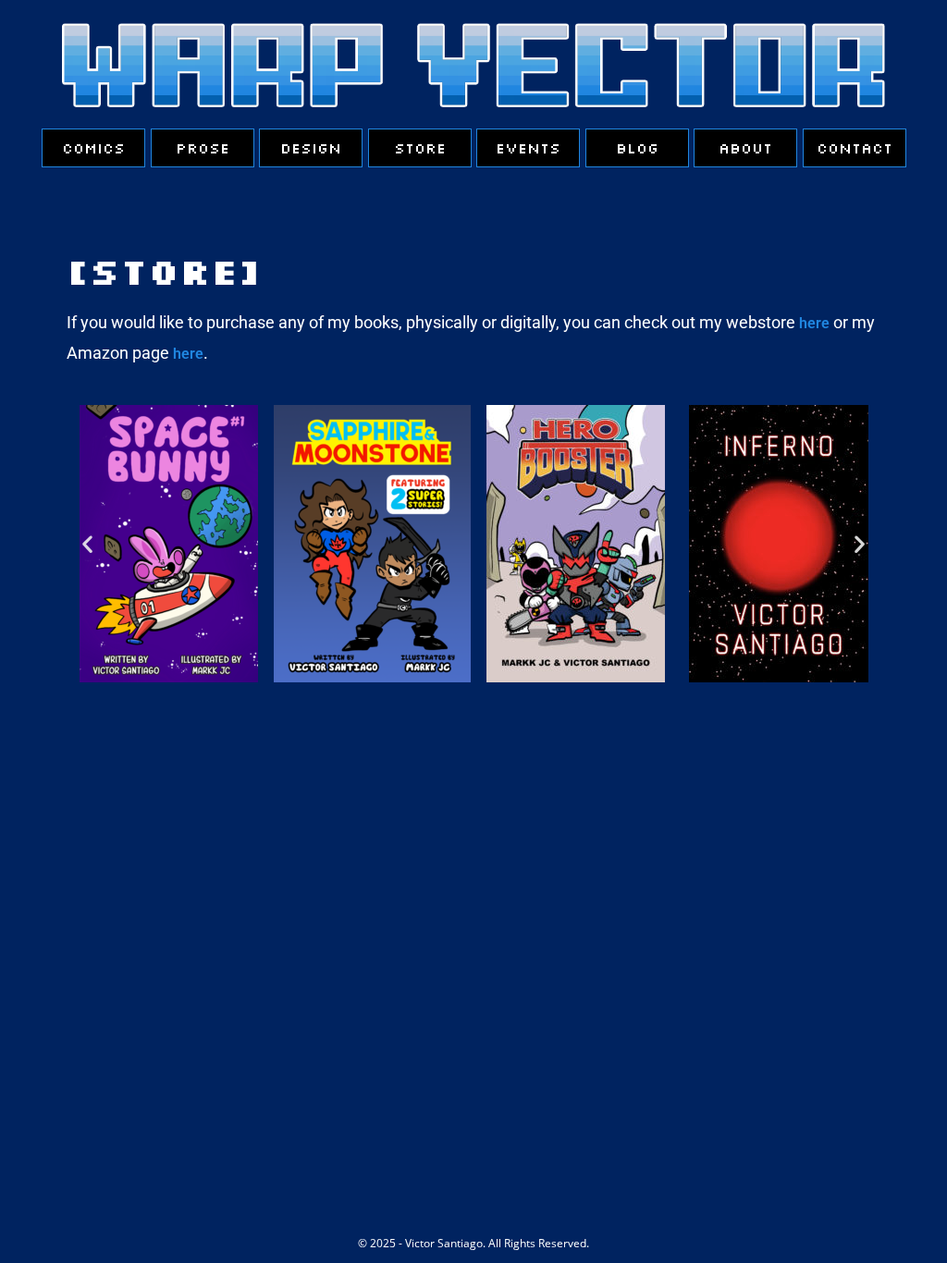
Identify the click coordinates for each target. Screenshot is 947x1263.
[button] (87, 543)
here (814, 323)
